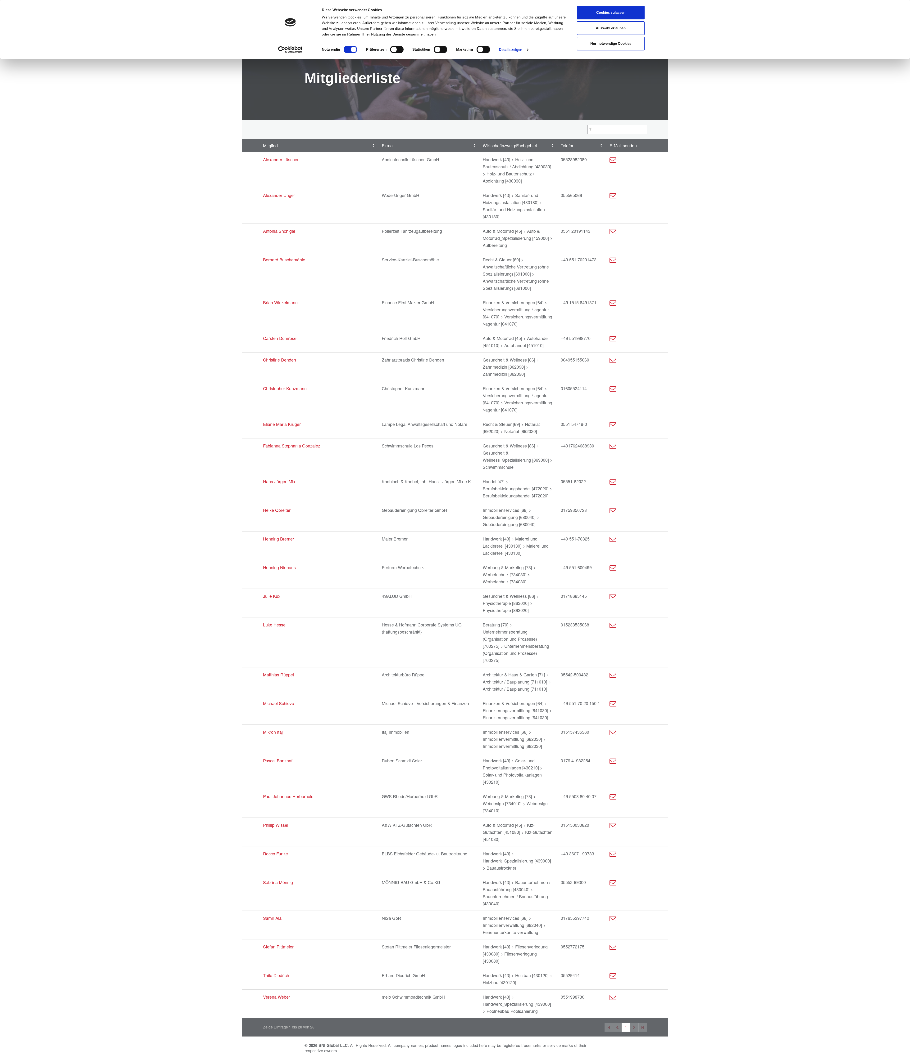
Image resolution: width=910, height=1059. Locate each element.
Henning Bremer (278, 539)
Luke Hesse (274, 624)
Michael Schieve (278, 703)
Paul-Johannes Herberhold (288, 796)
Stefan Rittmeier (278, 946)
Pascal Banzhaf (277, 760)
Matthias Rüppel (278, 674)
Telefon (567, 145)
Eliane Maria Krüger (282, 424)
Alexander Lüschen (281, 159)
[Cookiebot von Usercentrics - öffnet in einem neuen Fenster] (290, 49)
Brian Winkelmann (280, 302)
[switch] (397, 49)
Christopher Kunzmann (285, 388)
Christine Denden (279, 360)
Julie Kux (271, 596)
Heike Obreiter (277, 510)
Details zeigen (510, 50)
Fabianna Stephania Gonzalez (291, 445)
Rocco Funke (275, 853)
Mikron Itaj (273, 732)
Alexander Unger (279, 195)
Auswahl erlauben (611, 28)
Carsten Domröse (279, 338)
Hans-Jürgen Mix (279, 481)
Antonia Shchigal (279, 231)
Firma (387, 145)
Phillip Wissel (275, 825)
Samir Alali (273, 918)
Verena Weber (276, 997)
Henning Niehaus (279, 567)
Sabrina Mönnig (278, 882)
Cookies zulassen (610, 12)
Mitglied (270, 145)
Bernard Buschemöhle (284, 259)
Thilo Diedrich (276, 975)
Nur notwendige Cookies (610, 43)
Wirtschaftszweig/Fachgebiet (510, 145)
